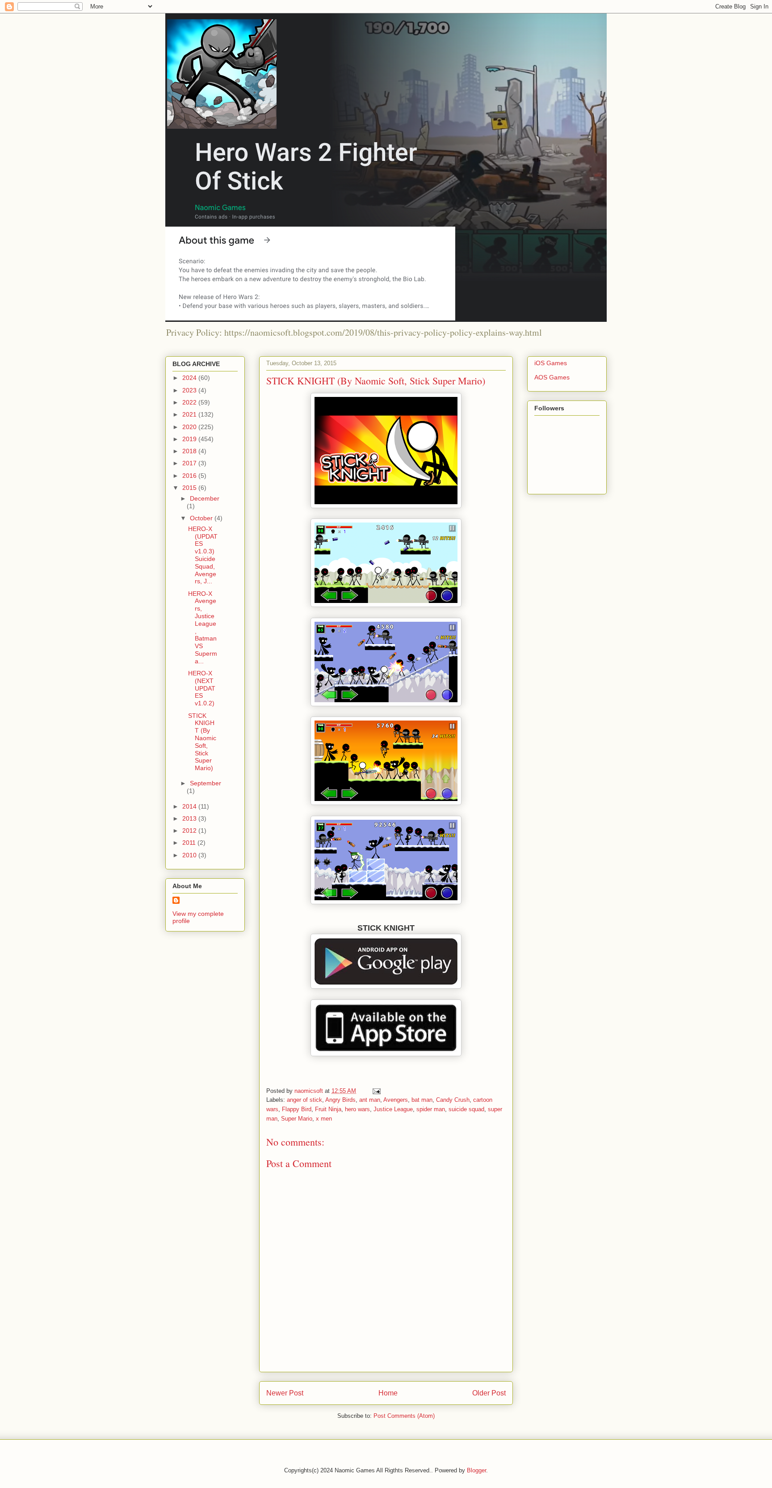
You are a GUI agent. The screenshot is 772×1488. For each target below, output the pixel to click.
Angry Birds (340, 1099)
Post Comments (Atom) (404, 1415)
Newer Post (284, 1393)
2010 (190, 855)
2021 (190, 414)
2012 (190, 830)
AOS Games (552, 377)
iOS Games (550, 363)
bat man (421, 1099)
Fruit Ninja (328, 1109)
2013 (190, 818)
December (204, 498)
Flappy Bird (296, 1109)
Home (388, 1393)
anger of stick (304, 1099)
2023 (190, 390)
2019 (190, 439)
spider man (430, 1109)
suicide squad (466, 1109)
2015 (190, 487)
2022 (190, 402)
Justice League (393, 1109)
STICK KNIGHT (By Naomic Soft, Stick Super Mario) (202, 742)
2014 (190, 806)
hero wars (357, 1109)
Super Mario (296, 1118)
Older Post (489, 1393)
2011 (189, 842)
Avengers (395, 1099)
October (202, 518)
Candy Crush (453, 1099)
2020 (190, 426)
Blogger (476, 1470)
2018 (190, 451)
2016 (190, 475)
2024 (190, 377)
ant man (369, 1099)
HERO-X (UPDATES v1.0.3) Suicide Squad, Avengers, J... (203, 555)
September (205, 783)
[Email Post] (375, 1091)
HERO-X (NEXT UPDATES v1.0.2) (201, 688)
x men (324, 1118)
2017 (190, 463)
